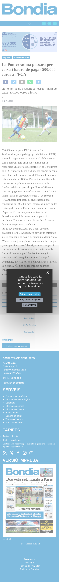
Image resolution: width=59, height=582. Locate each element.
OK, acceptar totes (29, 294)
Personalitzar (29, 305)
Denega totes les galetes (29, 299)
